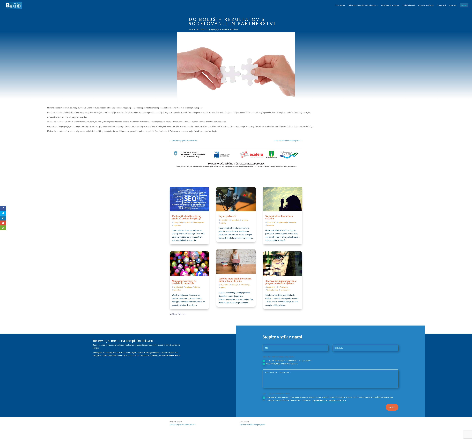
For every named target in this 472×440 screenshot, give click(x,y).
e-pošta (293, 222)
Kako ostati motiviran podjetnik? (252, 424)
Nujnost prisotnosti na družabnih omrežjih (184, 282)
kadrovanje (285, 290)
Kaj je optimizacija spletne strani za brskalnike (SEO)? (186, 217)
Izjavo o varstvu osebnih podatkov (329, 400)
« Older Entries (177, 313)
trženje (187, 222)
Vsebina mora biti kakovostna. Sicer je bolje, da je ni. (235, 279)
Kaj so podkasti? (227, 216)
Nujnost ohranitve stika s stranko (279, 217)
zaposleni (177, 225)
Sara (193, 29)
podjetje (215, 29)
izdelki (223, 287)
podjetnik (225, 29)
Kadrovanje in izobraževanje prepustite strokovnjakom (280, 282)
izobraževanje (272, 290)
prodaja (235, 29)
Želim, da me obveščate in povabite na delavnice (288, 361)
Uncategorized (198, 222)
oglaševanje (283, 222)
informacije (245, 285)
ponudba (270, 225)
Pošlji (392, 407)
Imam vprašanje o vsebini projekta (282, 364)
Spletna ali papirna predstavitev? (182, 424)
